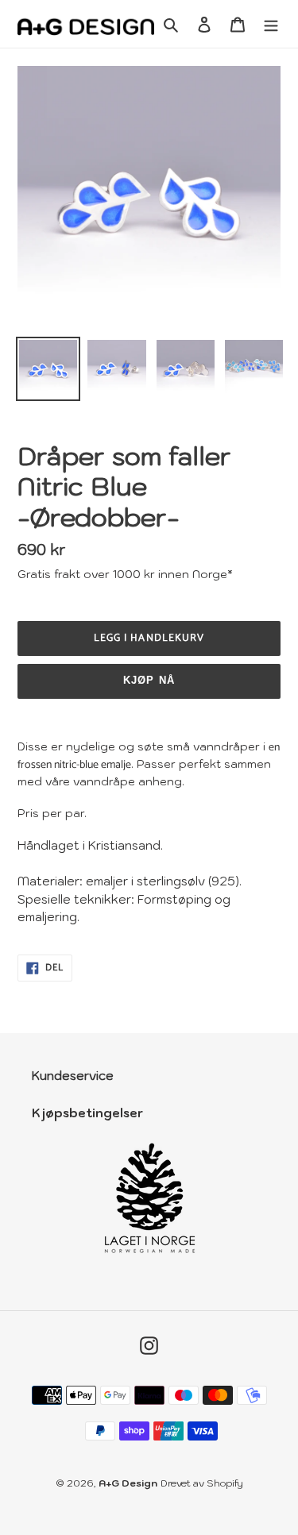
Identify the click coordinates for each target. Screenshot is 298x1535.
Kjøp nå (148, 680)
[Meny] (271, 24)
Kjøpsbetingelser (87, 1112)
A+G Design (128, 1483)
